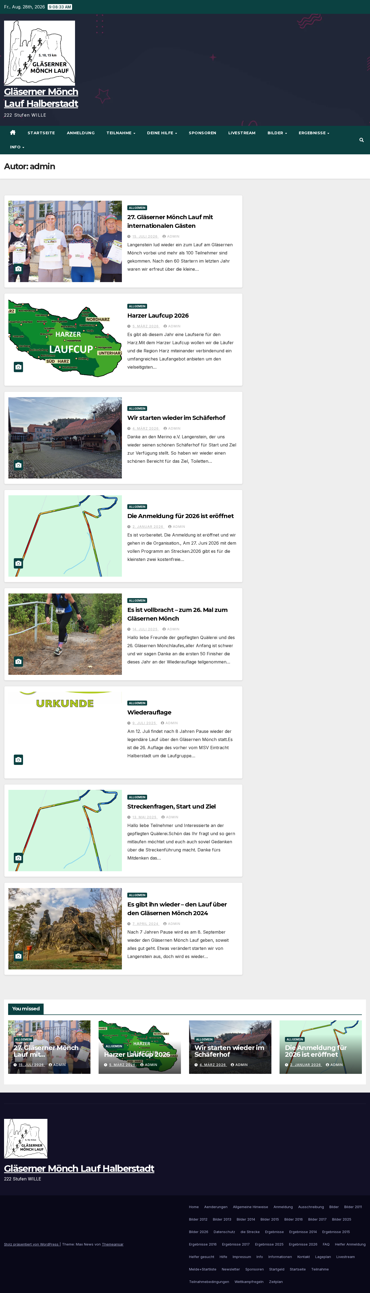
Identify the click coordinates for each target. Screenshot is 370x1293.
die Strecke (250, 1232)
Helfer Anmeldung (350, 1244)
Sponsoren (202, 132)
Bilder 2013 (222, 1219)
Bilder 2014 (246, 1219)
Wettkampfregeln (249, 1281)
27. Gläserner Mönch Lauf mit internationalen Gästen (46, 1058)
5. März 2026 (146, 326)
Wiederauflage (149, 712)
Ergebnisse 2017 (236, 1244)
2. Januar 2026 (148, 527)
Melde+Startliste (202, 1269)
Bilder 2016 (293, 1219)
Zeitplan (276, 1281)
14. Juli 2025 (145, 629)
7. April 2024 (146, 924)
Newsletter (231, 1269)
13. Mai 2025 (145, 817)
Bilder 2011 (353, 1207)
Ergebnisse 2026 (303, 1244)
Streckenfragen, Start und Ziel (171, 806)
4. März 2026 (146, 428)
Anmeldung (81, 132)
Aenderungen (216, 1207)
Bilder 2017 (317, 1219)
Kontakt (303, 1256)
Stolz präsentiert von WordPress (32, 1244)
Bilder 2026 (198, 1232)
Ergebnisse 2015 (336, 1232)
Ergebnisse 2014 (303, 1232)
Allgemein (137, 207)
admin (173, 236)
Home (194, 1207)
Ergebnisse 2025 (269, 1244)
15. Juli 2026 (145, 236)
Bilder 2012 (198, 1219)
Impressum (242, 1256)
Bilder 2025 (341, 1219)
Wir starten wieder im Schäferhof (176, 418)
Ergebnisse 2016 (203, 1244)
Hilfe (223, 1256)
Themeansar (113, 1244)
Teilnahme (119, 132)
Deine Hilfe (160, 132)
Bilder (276, 132)
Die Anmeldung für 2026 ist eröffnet (180, 516)
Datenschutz (224, 1232)
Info (16, 147)
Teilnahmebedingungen (209, 1281)
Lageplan (323, 1256)
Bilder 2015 (270, 1219)
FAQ (326, 1244)
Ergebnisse (313, 132)
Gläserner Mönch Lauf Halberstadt (79, 1168)
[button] (361, 140)
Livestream (242, 132)
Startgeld (276, 1269)
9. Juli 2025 (144, 723)
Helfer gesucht (201, 1256)
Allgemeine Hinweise (250, 1207)
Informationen (280, 1256)
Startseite (41, 132)
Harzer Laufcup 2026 (157, 315)
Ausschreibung (311, 1207)
